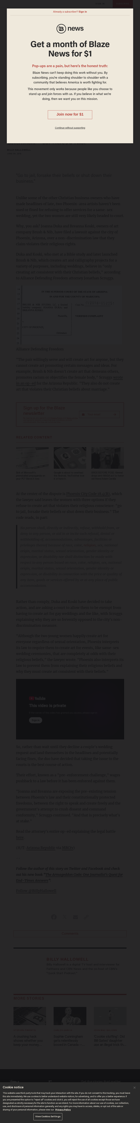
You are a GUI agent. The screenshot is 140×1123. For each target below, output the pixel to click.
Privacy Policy (63, 1110)
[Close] (134, 1087)
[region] (70, 1102)
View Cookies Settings (47, 1117)
